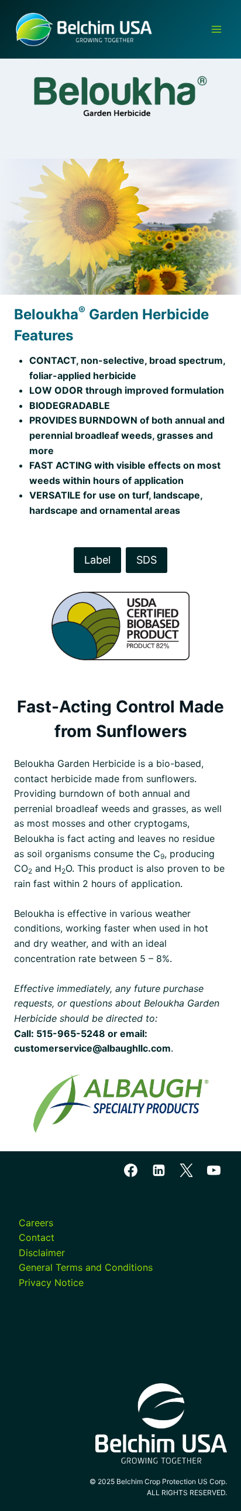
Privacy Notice (51, 1282)
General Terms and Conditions (86, 1267)
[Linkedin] (158, 1170)
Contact (36, 1237)
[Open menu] (216, 29)
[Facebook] (131, 1170)
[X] (186, 1170)
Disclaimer (42, 1252)
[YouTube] (213, 1170)
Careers (36, 1223)
